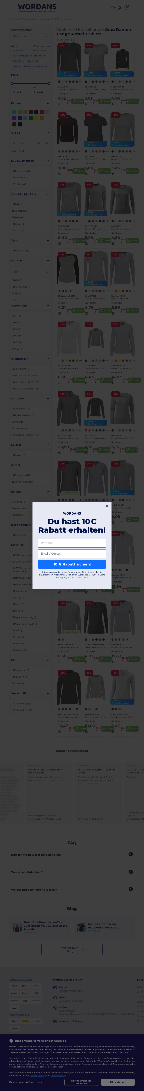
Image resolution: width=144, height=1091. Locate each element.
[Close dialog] (107, 506)
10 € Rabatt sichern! (72, 564)
